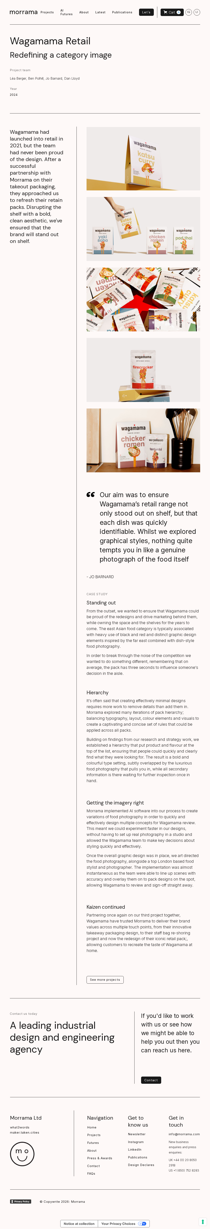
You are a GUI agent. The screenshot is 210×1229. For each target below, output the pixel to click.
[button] (172, 12)
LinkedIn (135, 1149)
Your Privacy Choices (118, 1224)
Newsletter (137, 1134)
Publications (137, 1157)
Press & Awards (99, 1158)
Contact (93, 1166)
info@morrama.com (184, 1134)
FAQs (91, 1173)
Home (92, 1127)
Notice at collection (79, 1224)
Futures (93, 1143)
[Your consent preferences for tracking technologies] (203, 1222)
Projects (94, 1135)
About (92, 1150)
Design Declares (141, 1165)
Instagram (136, 1142)
